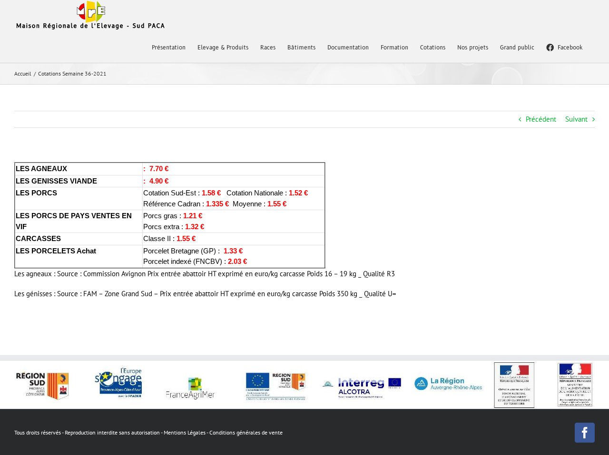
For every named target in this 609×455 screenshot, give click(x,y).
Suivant (576, 119)
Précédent (541, 119)
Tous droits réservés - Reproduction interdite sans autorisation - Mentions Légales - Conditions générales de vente (148, 432)
